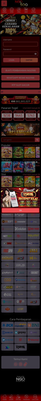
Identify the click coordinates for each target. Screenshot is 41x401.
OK (20, 210)
